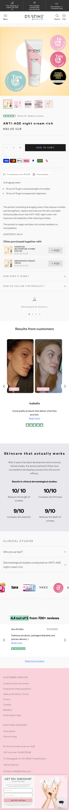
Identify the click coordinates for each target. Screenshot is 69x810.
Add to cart (45, 147)
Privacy (6, 699)
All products (9, 731)
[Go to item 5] (48, 104)
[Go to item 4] (38, 104)
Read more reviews (34, 661)
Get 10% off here (18, 800)
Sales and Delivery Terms (16, 694)
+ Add (55, 250)
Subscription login (12, 715)
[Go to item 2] (17, 104)
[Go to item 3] (28, 104)
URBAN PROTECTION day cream (24, 262)
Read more (34, 418)
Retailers (7, 709)
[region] (34, 303)
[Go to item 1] (7, 104)
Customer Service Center (16, 683)
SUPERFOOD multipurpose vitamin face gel (24, 249)
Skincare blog (10, 736)
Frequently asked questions (17, 688)
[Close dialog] (66, 777)
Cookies (7, 704)
